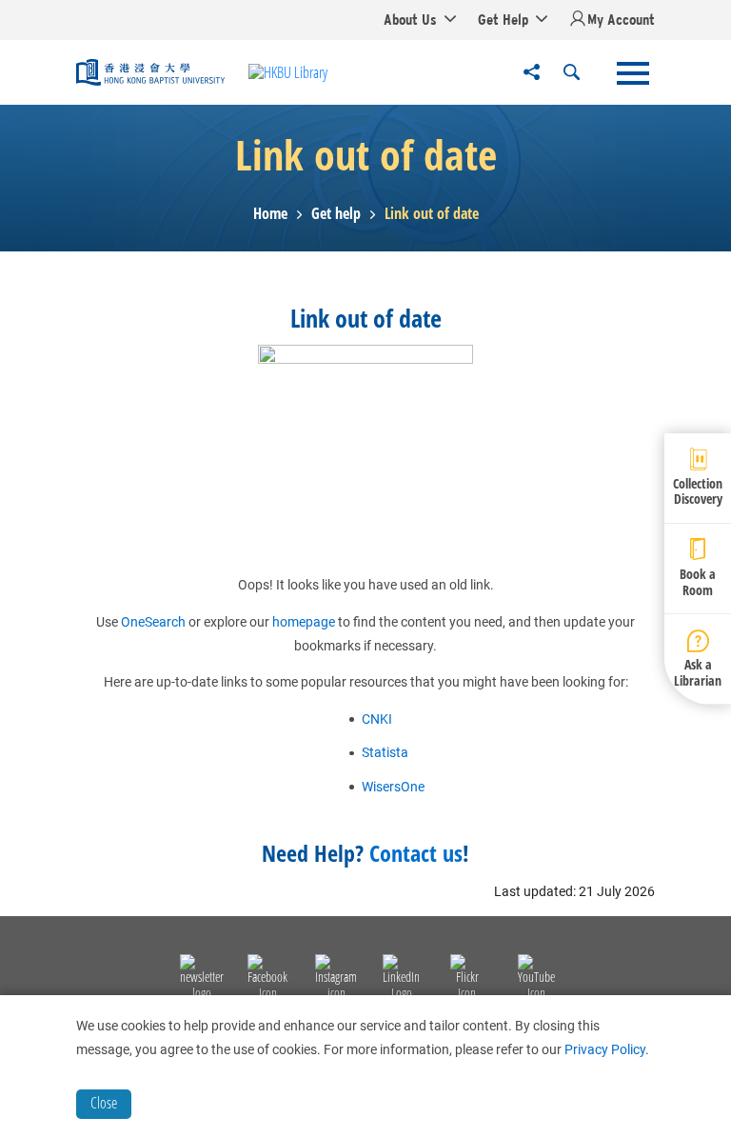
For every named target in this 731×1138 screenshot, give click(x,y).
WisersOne (393, 786)
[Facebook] (267, 980)
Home (270, 214)
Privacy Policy (604, 1049)
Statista (385, 752)
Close (103, 1102)
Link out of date (432, 214)
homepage (303, 621)
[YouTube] (536, 980)
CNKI (377, 719)
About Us (410, 19)
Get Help (503, 19)
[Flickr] (467, 980)
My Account (621, 19)
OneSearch (153, 621)
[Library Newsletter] (202, 980)
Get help (336, 214)
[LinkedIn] (401, 980)
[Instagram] (336, 980)
